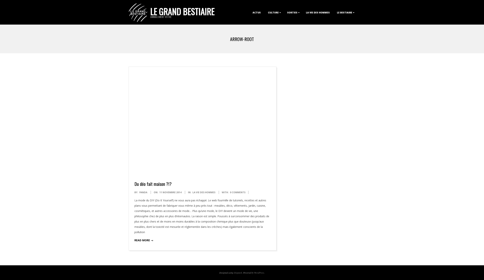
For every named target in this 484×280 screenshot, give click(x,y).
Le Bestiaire (344, 12)
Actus (257, 12)
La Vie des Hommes (318, 12)
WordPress (259, 272)
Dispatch (238, 272)
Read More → (143, 240)
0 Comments (237, 192)
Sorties (292, 12)
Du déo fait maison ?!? (153, 183)
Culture (273, 12)
